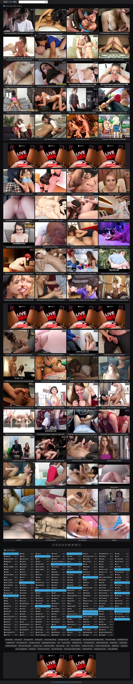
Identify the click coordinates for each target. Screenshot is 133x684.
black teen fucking (49, 646)
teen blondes (9, 639)
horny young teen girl (50, 639)
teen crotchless (75, 646)
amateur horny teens (87, 646)
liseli (67, 646)
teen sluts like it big (57, 649)
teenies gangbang (76, 639)
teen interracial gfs (89, 643)
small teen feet (10, 643)
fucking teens (38, 639)
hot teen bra (32, 649)
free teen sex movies (43, 649)
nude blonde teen (87, 649)
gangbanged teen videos (48, 643)
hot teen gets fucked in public (72, 649)
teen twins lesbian (111, 639)
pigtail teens (115, 646)
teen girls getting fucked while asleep (93, 639)
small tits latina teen (11, 646)
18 (69, 545)
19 (72, 545)
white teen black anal (102, 643)
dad (59, 643)
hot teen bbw (123, 643)
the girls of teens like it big (103, 646)
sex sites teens (66, 643)
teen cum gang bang (21, 649)
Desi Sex (10, 2)
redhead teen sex (77, 643)
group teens (124, 646)
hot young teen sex (22, 643)
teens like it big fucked (25, 646)
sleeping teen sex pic (100, 649)
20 (76, 545)
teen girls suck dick (34, 643)
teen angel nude (28, 639)
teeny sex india (60, 646)
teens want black (112, 649)
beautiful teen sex (123, 639)
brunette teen (113, 643)
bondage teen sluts (63, 639)
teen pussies (18, 639)
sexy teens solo (37, 646)
